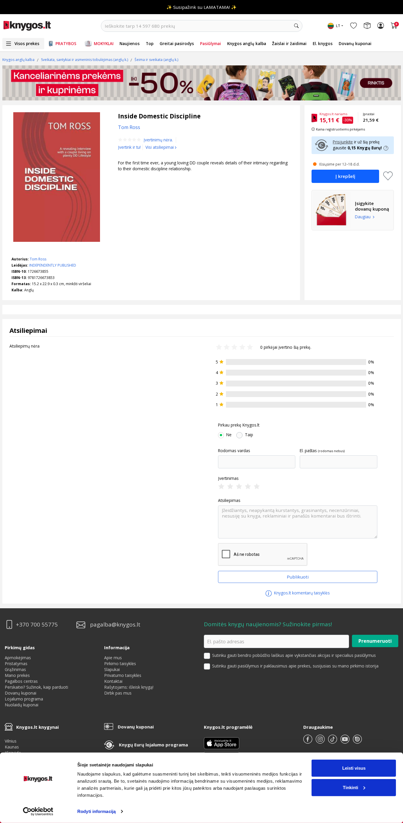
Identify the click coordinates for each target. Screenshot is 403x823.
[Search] (296, 26)
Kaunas (12, 747)
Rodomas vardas (234, 450)
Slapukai (112, 669)
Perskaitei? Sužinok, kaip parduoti (36, 687)
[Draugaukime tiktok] (333, 741)
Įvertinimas (228, 478)
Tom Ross (38, 259)
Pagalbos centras (21, 681)
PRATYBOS (65, 43)
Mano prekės (17, 675)
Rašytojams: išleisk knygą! (128, 687)
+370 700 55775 (37, 624)
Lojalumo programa (24, 699)
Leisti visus (354, 768)
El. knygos (322, 43)
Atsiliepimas (229, 500)
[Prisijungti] (380, 26)
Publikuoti (298, 577)
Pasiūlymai (210, 43)
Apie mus (113, 657)
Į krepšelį (345, 176)
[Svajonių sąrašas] (353, 26)
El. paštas (308, 450)
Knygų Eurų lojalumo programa (153, 745)
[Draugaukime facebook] (308, 741)
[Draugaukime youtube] (345, 741)
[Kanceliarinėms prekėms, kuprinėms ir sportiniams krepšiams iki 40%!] (201, 82)
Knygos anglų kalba (246, 43)
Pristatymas (16, 663)
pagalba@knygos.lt (115, 624)
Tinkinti (350, 787)
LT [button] (338, 25)
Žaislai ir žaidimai (289, 43)
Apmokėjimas (18, 657)
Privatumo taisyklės (122, 675)
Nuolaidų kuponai (21, 705)
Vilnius (11, 741)
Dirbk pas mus (118, 693)
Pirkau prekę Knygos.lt (238, 425)
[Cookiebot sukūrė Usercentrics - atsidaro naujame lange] (38, 811)
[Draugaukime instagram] (321, 741)
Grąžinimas (15, 669)
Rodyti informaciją (96, 811)
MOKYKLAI (104, 43)
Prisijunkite (343, 142)
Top (149, 43)
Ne (229, 434)
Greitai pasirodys (177, 43)
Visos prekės (26, 43)
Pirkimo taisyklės (120, 663)
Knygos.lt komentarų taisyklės (301, 593)
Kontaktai (113, 681)
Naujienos (129, 43)
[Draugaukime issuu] (357, 741)
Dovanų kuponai (355, 43)
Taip (249, 434)
